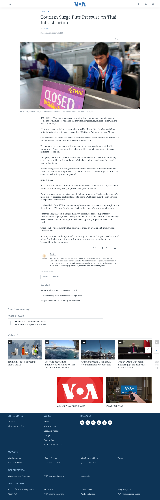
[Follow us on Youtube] (93, 422)
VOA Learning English (54, 476)
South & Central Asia (53, 445)
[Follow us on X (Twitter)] (88, 422)
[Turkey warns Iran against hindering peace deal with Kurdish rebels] (135, 349)
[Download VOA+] (129, 390)
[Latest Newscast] (152, 4)
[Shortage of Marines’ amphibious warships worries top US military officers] (62, 349)
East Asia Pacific (51, 431)
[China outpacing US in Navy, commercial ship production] (98, 349)
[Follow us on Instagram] (99, 422)
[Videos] (145, 4)
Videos (120, 458)
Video (11, 335)
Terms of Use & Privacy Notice (21, 489)
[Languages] (138, 4)
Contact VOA (86, 489)
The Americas (50, 426)
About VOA (12, 494)
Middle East (49, 440)
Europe (47, 435)
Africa (46, 422)
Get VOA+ (48, 489)
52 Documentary (88, 463)
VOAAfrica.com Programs (19, 476)
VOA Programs (14, 458)
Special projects (15, 463)
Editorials (85, 476)
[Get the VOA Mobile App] (80, 390)
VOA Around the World (54, 494)
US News (11, 422)
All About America (16, 426)
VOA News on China (89, 458)
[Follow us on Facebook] (82, 422)
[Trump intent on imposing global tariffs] (25, 349)
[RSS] (104, 422)
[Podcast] (110, 422)
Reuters (46, 29)
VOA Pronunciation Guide (128, 494)
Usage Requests (124, 489)
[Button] (116, 39)
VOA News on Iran (52, 463)
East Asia (45, 12)
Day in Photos (50, 458)
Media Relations (88, 494)
